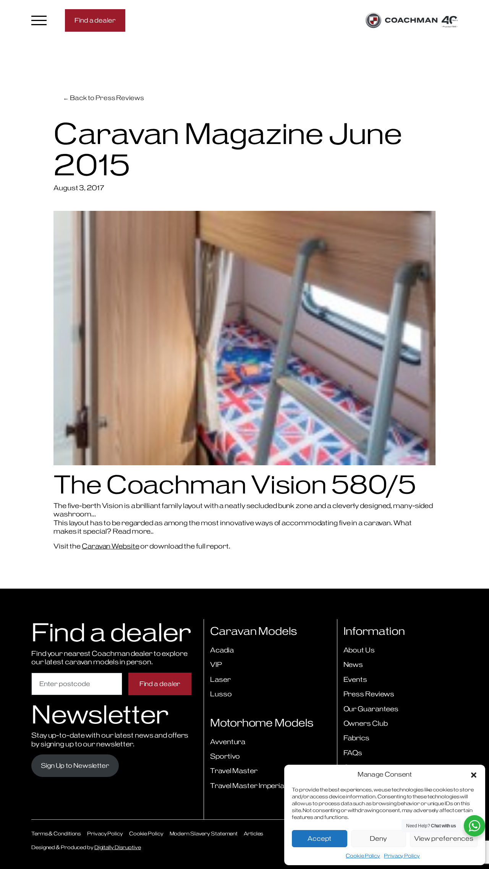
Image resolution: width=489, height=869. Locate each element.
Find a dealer (95, 20)
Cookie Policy (363, 856)
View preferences (443, 838)
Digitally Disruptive (117, 847)
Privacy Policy (402, 856)
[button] (474, 774)
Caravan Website (110, 546)
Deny (378, 838)
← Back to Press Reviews (103, 98)
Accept (319, 838)
